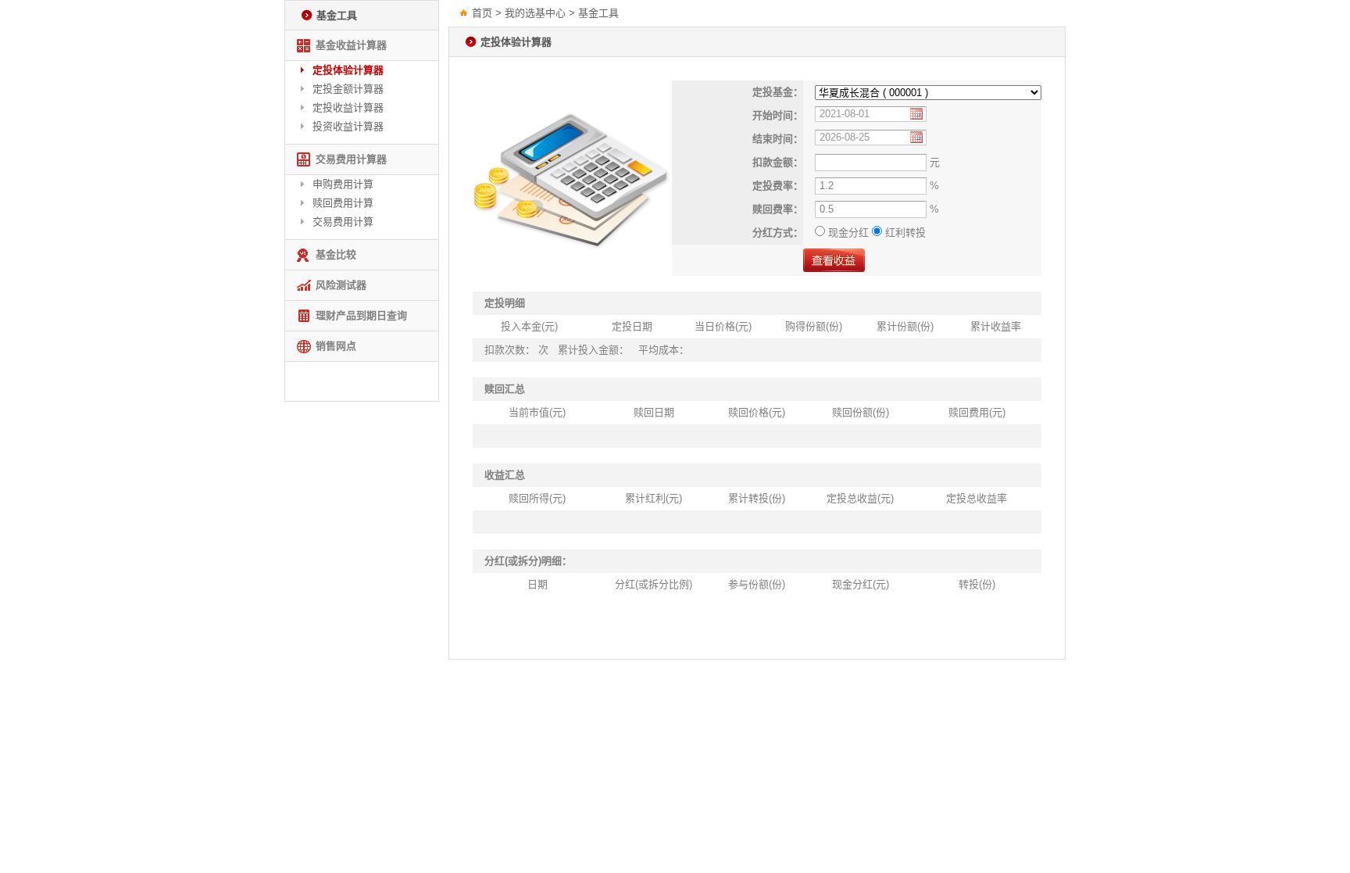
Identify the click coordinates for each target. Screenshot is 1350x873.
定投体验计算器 (348, 70)
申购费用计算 (342, 184)
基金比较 (336, 254)
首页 (482, 13)
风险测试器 (341, 285)
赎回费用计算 (342, 203)
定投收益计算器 (348, 107)
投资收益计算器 (348, 126)
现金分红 (848, 232)
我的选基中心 (535, 13)
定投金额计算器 (348, 89)
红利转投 (904, 232)
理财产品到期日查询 (361, 315)
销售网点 (336, 346)
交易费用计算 (342, 221)
